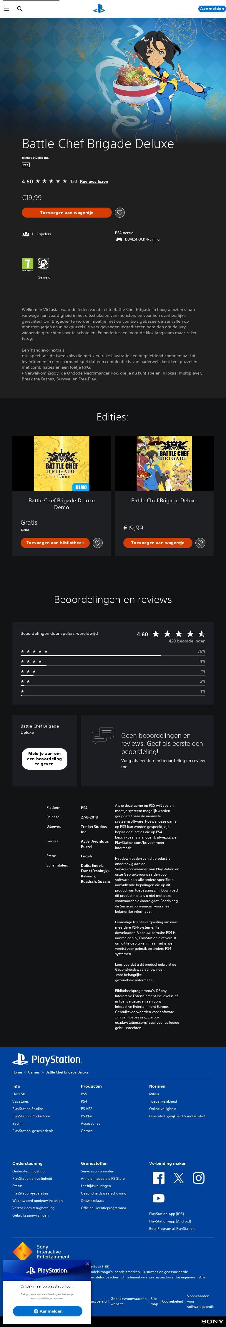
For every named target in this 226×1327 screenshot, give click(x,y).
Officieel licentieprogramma (103, 1207)
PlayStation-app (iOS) (166, 1213)
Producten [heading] (91, 1086)
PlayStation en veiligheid (32, 1178)
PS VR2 (86, 1108)
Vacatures (20, 1101)
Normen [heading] (157, 1086)
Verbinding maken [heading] (168, 1163)
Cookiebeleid (172, 1301)
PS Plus (87, 1116)
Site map (154, 1301)
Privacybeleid (96, 1301)
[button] (45, 759)
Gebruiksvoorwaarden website (129, 1301)
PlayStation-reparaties (30, 1193)
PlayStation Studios (28, 1108)
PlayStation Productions (31, 1116)
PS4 (84, 1101)
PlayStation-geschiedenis (33, 1130)
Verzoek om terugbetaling (33, 1207)
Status (17, 1185)
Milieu (154, 1093)
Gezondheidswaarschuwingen (139, 969)
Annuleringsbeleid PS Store (103, 1178)
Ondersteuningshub (28, 1171)
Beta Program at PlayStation (172, 1228)
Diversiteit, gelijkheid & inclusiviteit (177, 1116)
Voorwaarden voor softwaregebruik (200, 1301)
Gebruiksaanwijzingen (30, 1215)
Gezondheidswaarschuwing (103, 1193)
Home (17, 1072)
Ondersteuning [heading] (27, 1163)
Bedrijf (17, 1123)
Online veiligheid (162, 1108)
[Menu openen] (6, 9)
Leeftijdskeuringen (96, 1185)
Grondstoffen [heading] (94, 1163)
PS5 (84, 1093)
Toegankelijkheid (163, 1101)
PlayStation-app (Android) (170, 1221)
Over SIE (19, 1093)
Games (34, 1072)
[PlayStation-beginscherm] (99, 9)
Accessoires (90, 1123)
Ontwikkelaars (92, 1200)
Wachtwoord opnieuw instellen (37, 1200)
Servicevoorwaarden (97, 1171)
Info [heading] (16, 1086)
